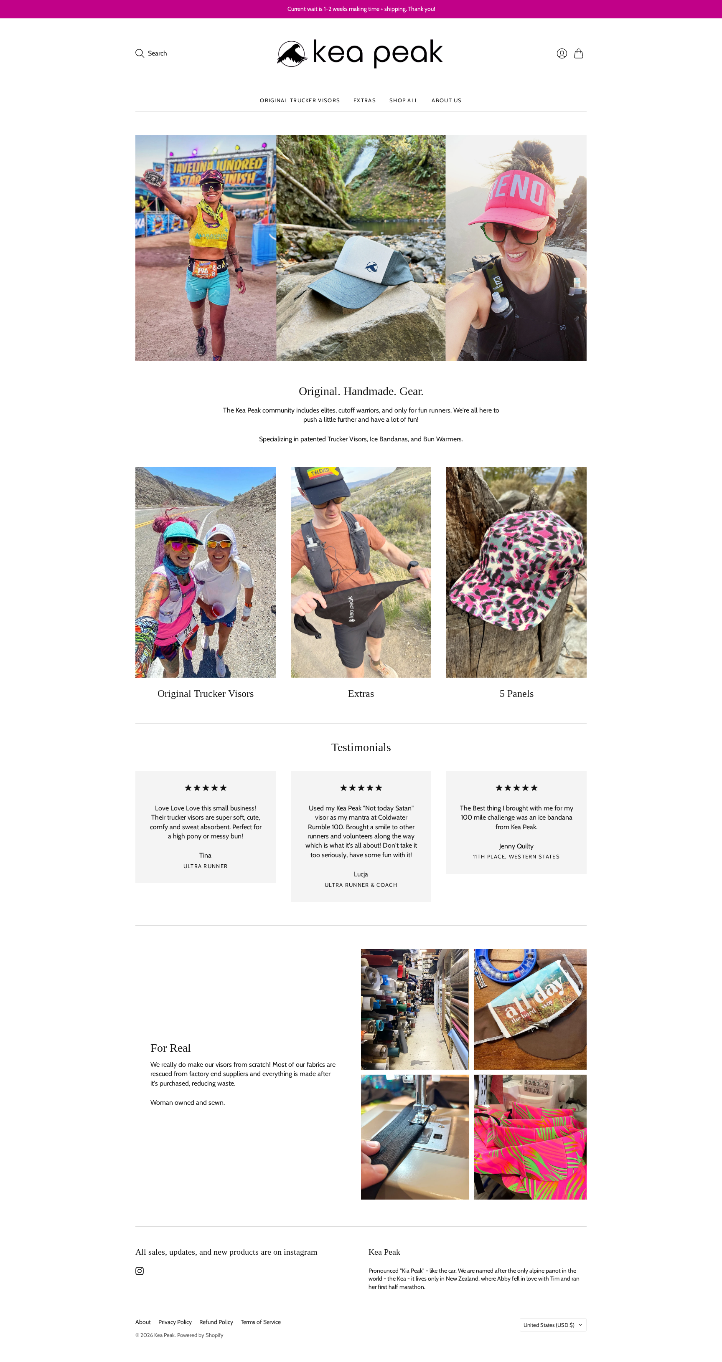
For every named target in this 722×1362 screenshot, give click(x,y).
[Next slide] (577, 248)
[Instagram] (139, 1273)
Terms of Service (261, 1322)
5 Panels (517, 693)
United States (549, 1324)
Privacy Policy (175, 1322)
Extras (364, 100)
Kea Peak (164, 1335)
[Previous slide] (144, 248)
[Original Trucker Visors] (205, 572)
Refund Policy (216, 1322)
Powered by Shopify (200, 1335)
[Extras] (361, 572)
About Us (447, 100)
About (143, 1322)
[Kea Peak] (361, 53)
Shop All (403, 100)
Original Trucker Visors (300, 100)
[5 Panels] (516, 572)
